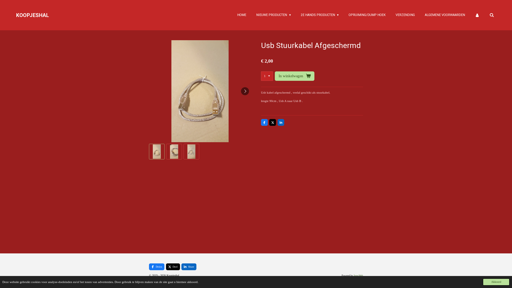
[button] (157, 151)
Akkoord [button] (496, 281)
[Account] (477, 15)
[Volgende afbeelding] (245, 91)
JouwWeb (358, 275)
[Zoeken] (492, 15)
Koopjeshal (32, 15)
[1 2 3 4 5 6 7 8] (267, 76)
